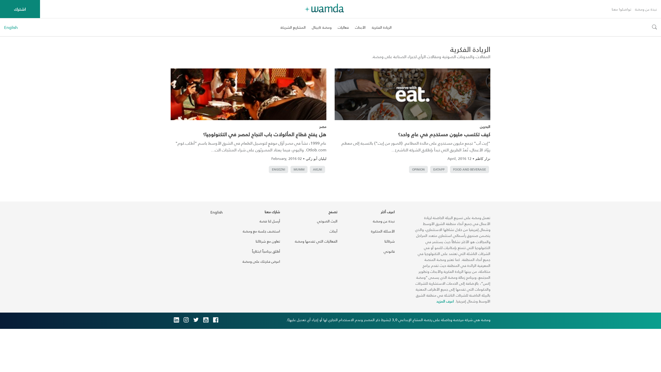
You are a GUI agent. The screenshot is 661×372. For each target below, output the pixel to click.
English (11, 27)
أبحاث (333, 231)
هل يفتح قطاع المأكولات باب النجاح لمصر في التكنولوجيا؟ (264, 134)
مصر (322, 126)
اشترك (20, 9)
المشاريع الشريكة (293, 27)
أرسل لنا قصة (269, 221)
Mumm (299, 169)
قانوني (389, 251)
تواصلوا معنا (621, 9)
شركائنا (389, 241)
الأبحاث (360, 27)
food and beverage (469, 169)
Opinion (418, 169)
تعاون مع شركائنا (268, 241)
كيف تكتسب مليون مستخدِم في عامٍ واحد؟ (444, 134)
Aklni (317, 169)
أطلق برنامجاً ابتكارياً (266, 251)
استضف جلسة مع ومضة (261, 231)
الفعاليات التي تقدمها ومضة (316, 241)
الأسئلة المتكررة (383, 231)
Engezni (278, 169)
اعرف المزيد (445, 301)
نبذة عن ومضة (646, 9)
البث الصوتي (327, 221)
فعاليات (343, 27)
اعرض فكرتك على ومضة (261, 261)
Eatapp (439, 169)
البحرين (485, 126)
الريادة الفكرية (382, 27)
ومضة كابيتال (322, 27)
